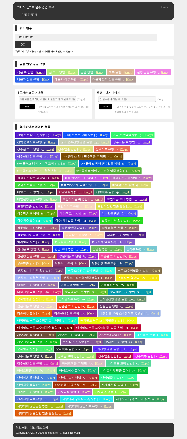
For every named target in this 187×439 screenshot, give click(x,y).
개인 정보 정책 (39, 427)
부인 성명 (22, 427)
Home (164, 7)
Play (27, 106)
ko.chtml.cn (52, 432)
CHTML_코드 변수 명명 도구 (35, 7)
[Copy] (40, 72)
